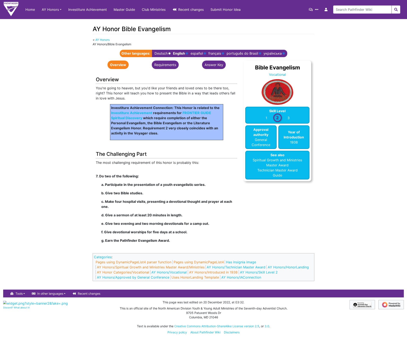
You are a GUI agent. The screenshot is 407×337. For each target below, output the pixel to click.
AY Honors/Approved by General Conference (133, 277)
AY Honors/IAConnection (241, 277)
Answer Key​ (214, 65)
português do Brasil (242, 53)
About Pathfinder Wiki (205, 332)
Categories (103, 257)
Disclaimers (232, 332)
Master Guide (124, 9)
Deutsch (161, 53)
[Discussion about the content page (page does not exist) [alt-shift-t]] (312, 9)
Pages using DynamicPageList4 (199, 262)
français (214, 53)
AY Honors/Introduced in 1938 (213, 272)
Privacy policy (177, 332)
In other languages (50, 293)
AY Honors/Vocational (169, 272)
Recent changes (191, 9)
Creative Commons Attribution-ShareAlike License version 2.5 (216, 326)
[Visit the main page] (11, 9)
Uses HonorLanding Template (195, 277)
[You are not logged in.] (327, 9)
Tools (19, 293)
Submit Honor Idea (225, 9)
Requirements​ (165, 65)
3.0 (267, 326)
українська (272, 53)
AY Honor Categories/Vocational (123, 272)
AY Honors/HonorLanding (288, 267)
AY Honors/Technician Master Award (236, 267)
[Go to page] (396, 10)
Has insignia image (241, 262)
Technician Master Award (277, 170)
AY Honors (50, 9)
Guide (277, 175)
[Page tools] (318, 9)
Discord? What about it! (16, 307)
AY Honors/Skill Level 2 (259, 272)
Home (30, 9)
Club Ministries (154, 9)
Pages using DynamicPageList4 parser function (133, 262)
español (197, 53)
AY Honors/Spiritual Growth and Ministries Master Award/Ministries (151, 267)
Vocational (277, 74)
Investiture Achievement (87, 9)
